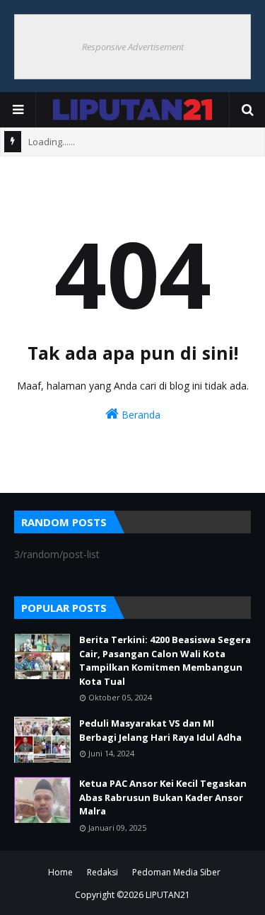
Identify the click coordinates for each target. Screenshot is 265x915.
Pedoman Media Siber (176, 872)
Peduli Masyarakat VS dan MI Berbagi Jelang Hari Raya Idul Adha (160, 730)
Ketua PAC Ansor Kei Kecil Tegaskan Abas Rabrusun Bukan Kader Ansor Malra (163, 797)
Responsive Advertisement (133, 46)
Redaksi (102, 872)
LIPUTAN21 (168, 895)
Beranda (139, 414)
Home (60, 872)
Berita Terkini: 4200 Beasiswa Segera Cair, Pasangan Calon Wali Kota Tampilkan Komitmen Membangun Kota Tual (165, 660)
